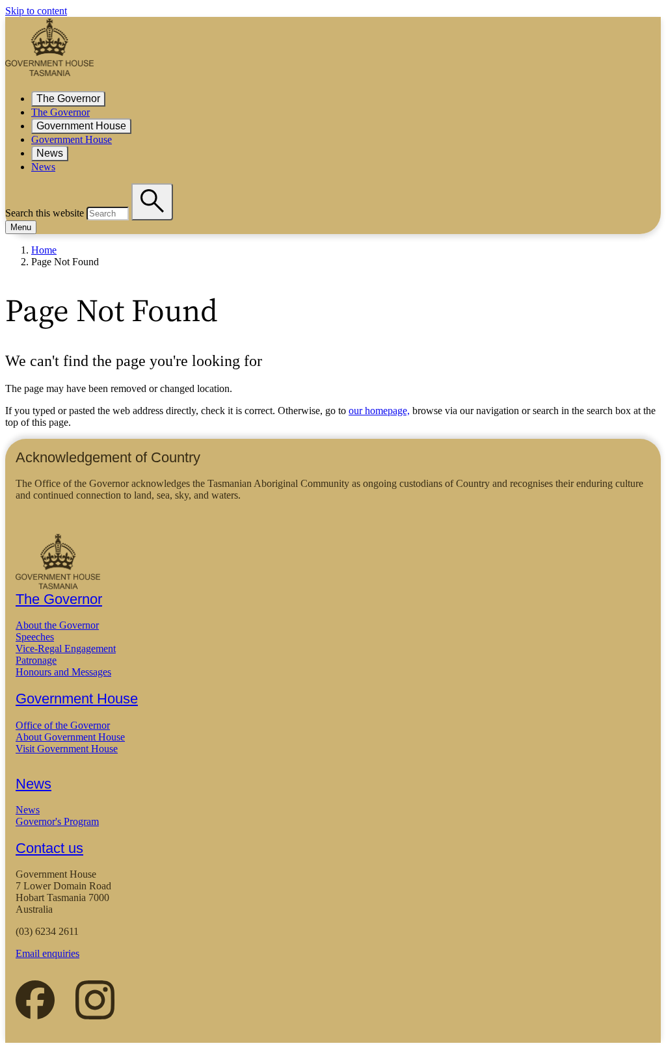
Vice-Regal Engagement (66, 648)
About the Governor (57, 625)
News (49, 153)
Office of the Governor (63, 725)
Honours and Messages (63, 671)
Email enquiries (47, 953)
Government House (81, 125)
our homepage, (379, 410)
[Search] (152, 201)
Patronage (36, 660)
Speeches (35, 636)
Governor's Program (57, 821)
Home (44, 249)
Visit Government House (67, 748)
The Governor (68, 98)
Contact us (49, 848)
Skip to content (36, 10)
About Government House (70, 736)
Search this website (44, 212)
